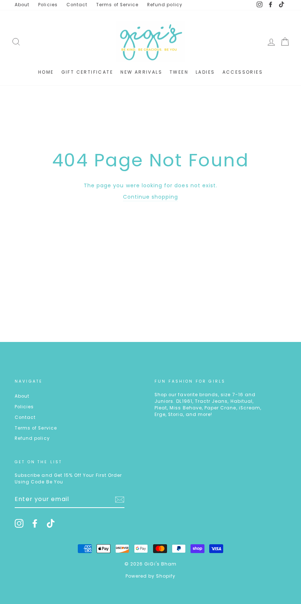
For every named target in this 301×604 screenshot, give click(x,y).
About (22, 5)
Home (46, 72)
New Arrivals (141, 72)
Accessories (242, 72)
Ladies (205, 72)
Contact (76, 5)
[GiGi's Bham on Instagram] (19, 523)
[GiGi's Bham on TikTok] (50, 523)
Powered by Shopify (151, 576)
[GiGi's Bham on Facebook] (34, 523)
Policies (47, 5)
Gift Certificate (87, 72)
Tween (179, 72)
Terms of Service (117, 5)
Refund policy (164, 5)
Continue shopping (150, 196)
